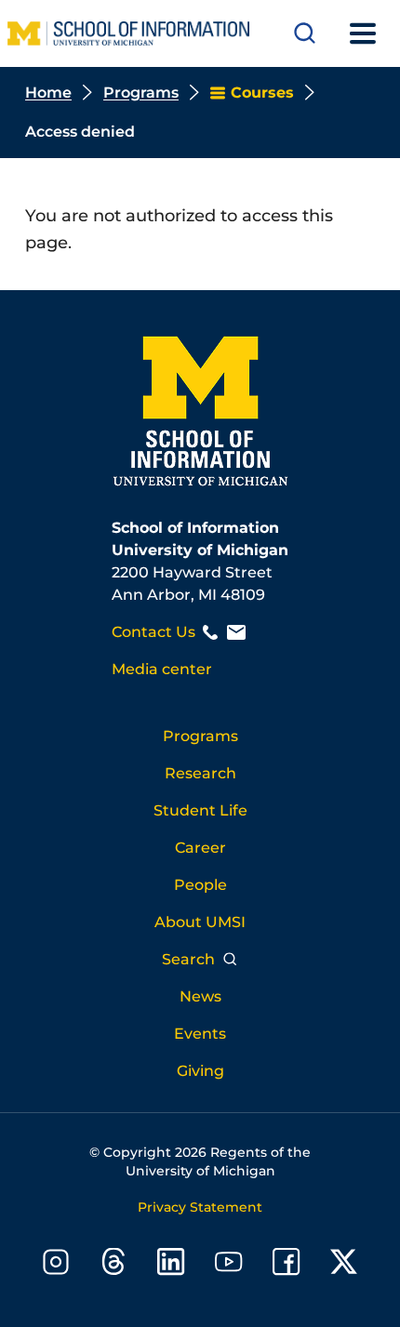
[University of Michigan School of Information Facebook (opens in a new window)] (286, 1265)
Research (200, 773)
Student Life (200, 810)
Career (200, 847)
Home (48, 92)
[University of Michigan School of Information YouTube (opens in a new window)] (229, 1265)
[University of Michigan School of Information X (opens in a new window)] (344, 1265)
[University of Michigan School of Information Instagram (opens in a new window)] (56, 1265)
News (200, 996)
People (200, 885)
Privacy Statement (200, 1207)
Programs (141, 92)
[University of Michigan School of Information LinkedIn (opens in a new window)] (171, 1265)
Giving (200, 1071)
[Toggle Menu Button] (363, 33)
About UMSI (200, 922)
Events (200, 1033)
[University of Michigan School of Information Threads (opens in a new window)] (113, 1265)
